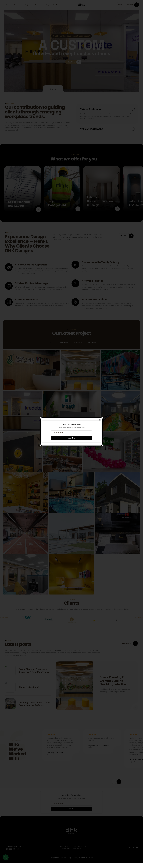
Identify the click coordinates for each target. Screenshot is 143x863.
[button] (100, 420)
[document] (71, 431)
